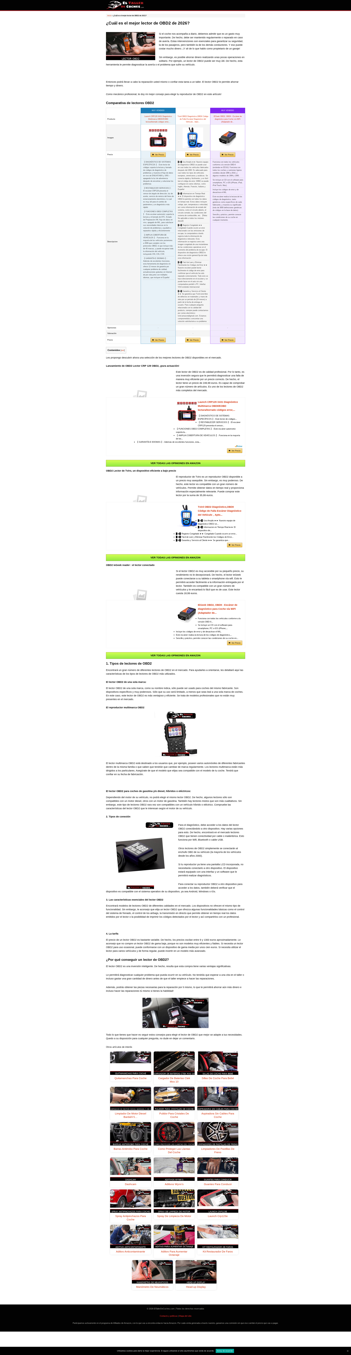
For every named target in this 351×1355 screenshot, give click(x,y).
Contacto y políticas (168, 1316)
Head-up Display (196, 1286)
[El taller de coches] (125, 5)
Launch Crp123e (218, 1216)
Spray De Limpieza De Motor (174, 1216)
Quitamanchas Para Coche (130, 1078)
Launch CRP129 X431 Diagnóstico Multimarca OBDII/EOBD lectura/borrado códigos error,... (158, 119)
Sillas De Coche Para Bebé (218, 1078)
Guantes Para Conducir (218, 1184)
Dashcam (130, 1184)
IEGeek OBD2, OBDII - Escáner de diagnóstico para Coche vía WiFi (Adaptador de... (228, 119)
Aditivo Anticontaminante (130, 1251)
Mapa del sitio (185, 1316)
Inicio (109, 16)
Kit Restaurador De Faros (218, 1251)
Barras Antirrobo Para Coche (131, 1148)
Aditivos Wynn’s (174, 1184)
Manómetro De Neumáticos (152, 1286)
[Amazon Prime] (238, 446)
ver (122, 350)
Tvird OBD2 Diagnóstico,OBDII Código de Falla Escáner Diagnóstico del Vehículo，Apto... (193, 119)
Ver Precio (159, 154)
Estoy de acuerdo (225, 1351)
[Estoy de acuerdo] (347, 1351)
